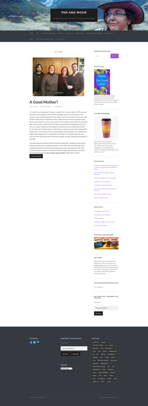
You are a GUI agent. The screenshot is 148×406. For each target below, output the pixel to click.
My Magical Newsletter (44, 39)
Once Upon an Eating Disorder (103, 185)
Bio (38, 33)
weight (115, 378)
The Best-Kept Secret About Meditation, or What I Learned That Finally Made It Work (106, 167)
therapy (109, 378)
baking (111, 345)
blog (102, 348)
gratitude (95, 357)
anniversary (96, 342)
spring (105, 375)
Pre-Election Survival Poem (102, 215)
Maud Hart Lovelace (103, 360)
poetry (94, 372)
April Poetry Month (98, 345)
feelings (103, 354)
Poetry (68, 33)
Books (61, 33)
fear (98, 354)
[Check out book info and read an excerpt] (102, 82)
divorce (105, 351)
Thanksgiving (101, 378)
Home (31, 33)
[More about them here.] (106, 243)
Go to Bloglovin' (98, 287)
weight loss (96, 381)
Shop (31, 39)
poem (104, 369)
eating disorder (113, 351)
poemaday (110, 369)
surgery (111, 375)
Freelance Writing (48, 33)
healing (107, 357)
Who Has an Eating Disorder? (102, 194)
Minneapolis (114, 360)
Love (94, 360)
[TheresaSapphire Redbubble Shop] (106, 128)
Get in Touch (60, 39)
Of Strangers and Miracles (101, 211)
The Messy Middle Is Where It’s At (104, 222)
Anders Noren (109, 397)
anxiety (103, 342)
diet (99, 351)
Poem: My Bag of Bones (101, 197)
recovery (112, 372)
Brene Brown (108, 348)
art (106, 345)
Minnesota (95, 363)
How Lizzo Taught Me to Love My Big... (105, 178)
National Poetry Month (99, 366)
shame (94, 375)
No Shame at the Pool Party (102, 181)
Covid (94, 351)
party (113, 366)
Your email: (97, 302)
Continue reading (36, 156)
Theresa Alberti (46, 106)
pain (108, 366)
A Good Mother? (43, 102)
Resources (108, 33)
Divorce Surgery (98, 218)
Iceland (113, 357)
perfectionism (96, 369)
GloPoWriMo (111, 354)
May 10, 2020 (33, 106)
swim (94, 378)
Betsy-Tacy (95, 348)
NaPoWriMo (104, 363)
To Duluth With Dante (100, 225)
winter (102, 381)
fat (93, 354)
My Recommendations (94, 33)
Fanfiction (79, 33)
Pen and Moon (74, 12)
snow (99, 375)
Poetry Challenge (103, 372)
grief (101, 357)
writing (109, 381)
